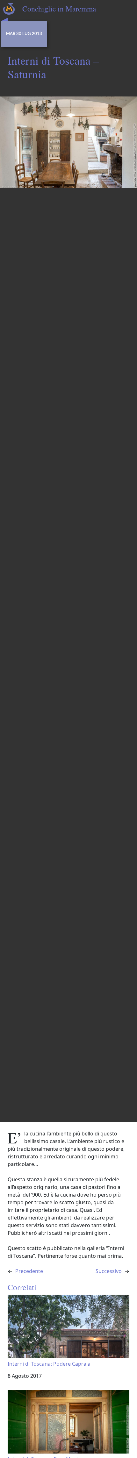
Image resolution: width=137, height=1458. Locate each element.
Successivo (109, 1271)
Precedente (29, 1271)
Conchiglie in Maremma (59, 9)
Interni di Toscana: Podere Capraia (49, 1363)
